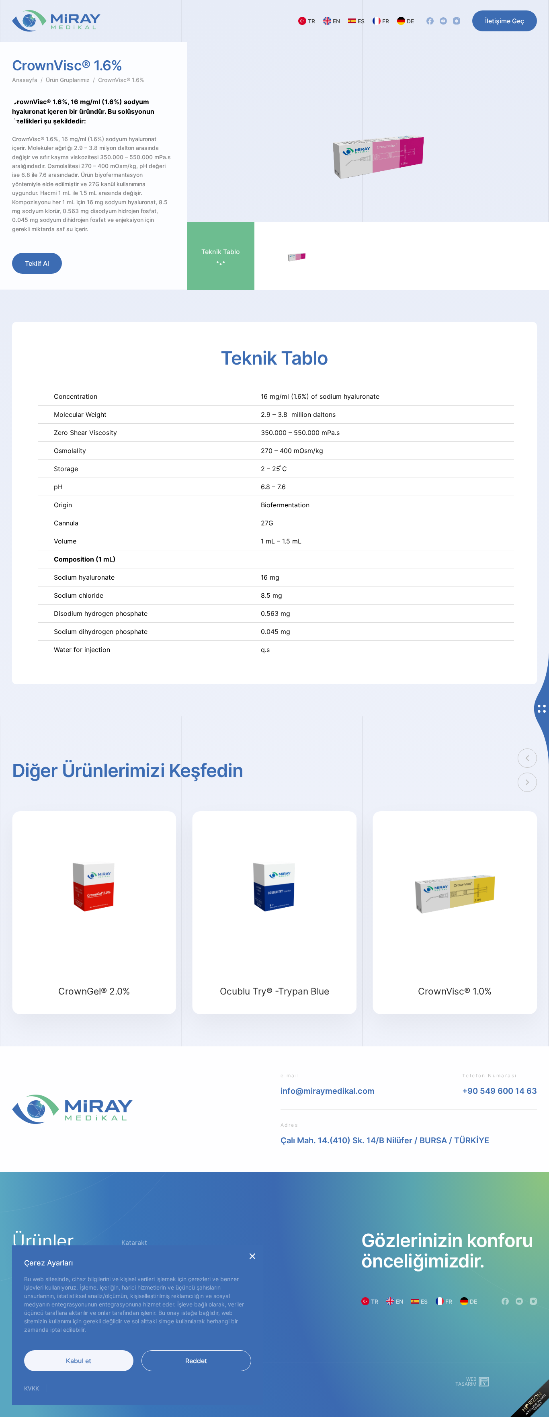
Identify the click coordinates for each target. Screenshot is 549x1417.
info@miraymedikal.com (328, 1091)
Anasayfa (24, 79)
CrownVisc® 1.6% (121, 79)
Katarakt (134, 1243)
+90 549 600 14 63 (499, 1091)
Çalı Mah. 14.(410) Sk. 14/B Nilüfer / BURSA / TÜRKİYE (385, 1140)
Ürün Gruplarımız (68, 79)
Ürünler (43, 1241)
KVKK (31, 1388)
